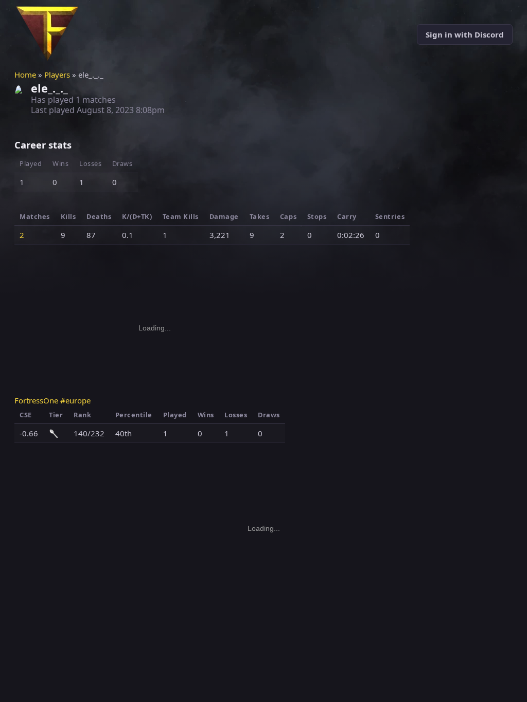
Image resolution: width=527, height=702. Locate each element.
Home (25, 74)
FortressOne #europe (52, 400)
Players (57, 74)
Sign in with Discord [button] (465, 34)
